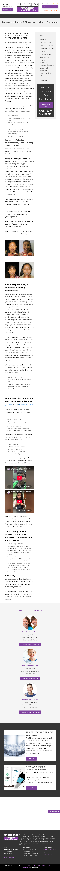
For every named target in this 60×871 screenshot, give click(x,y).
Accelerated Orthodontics (30, 705)
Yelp (15, 406)
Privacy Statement (28, 865)
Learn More (31, 788)
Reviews (23, 16)
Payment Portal (7, 9)
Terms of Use (37, 865)
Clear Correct (44, 57)
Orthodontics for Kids (47, 48)
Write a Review (9, 857)
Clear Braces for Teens (30, 640)
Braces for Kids (30, 674)
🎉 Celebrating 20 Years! (50, 10)
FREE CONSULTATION (54, 811)
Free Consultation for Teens (30, 645)
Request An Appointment (50, 7)
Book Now (31, 758)
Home (5, 16)
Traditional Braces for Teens (30, 637)
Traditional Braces (46, 54)
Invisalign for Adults (46, 45)
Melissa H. (10, 404)
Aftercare (47, 16)
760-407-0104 (7, 6)
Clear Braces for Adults (30, 707)
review (16, 404)
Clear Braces (44, 51)
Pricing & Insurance (37, 16)
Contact (53, 16)
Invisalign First (30, 668)
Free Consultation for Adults (30, 712)
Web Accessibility (46, 865)
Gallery (28, 16)
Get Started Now (45, 105)
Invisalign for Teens (46, 42)
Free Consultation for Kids (30, 678)
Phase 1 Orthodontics (47, 65)
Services (16, 16)
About (10, 16)
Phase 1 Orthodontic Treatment (30, 671)
